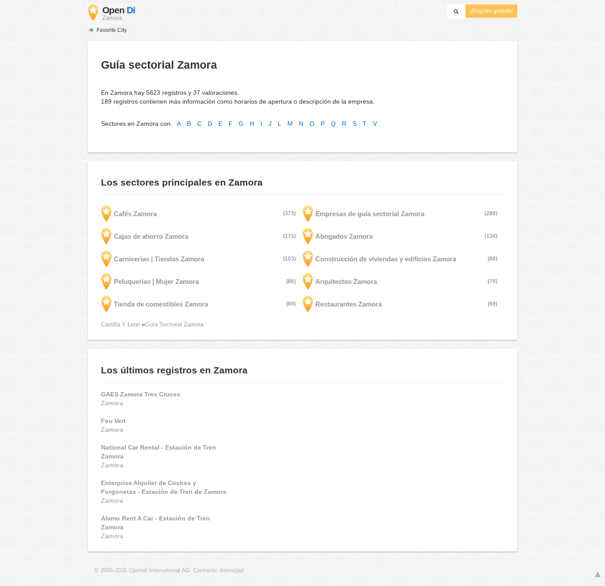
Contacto (205, 570)
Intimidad (232, 570)
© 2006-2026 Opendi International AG (142, 570)
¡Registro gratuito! (491, 11)
